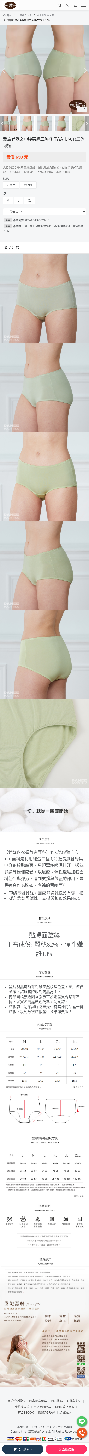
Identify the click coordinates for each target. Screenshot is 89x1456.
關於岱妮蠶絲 (16, 1401)
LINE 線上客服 (64, 1406)
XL (29, 200)
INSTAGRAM (46, 1412)
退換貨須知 (74, 1401)
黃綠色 (11, 185)
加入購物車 (25, 1449)
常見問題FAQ (42, 1406)
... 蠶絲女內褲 (24, 15)
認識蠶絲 (65, 1412)
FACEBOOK (26, 1412)
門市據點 (57, 1401)
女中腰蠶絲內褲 (45, 15)
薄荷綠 (28, 185)
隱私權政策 (22, 1406)
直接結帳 (68, 1449)
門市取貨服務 (38, 1401)
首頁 (9, 15)
